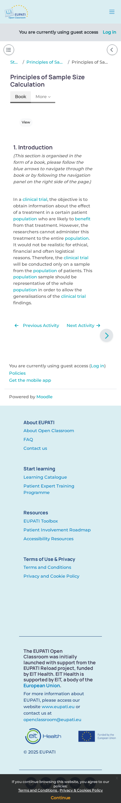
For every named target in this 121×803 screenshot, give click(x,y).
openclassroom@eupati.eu (52, 719)
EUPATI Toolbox (40, 521)
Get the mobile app (30, 380)
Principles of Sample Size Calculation (45, 62)
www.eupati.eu (58, 706)
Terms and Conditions (38, 790)
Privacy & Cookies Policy (81, 790)
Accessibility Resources (48, 538)
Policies (17, 373)
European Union (41, 685)
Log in (109, 32)
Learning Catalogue (45, 477)
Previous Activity (40, 325)
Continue (60, 797)
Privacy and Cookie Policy (51, 576)
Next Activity (81, 325)
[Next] (106, 335)
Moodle (44, 396)
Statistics (15, 62)
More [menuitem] (41, 96)
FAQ (28, 439)
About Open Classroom (48, 430)
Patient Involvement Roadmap (57, 530)
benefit (82, 219)
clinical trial (35, 199)
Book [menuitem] (20, 96)
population (25, 219)
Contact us (35, 448)
